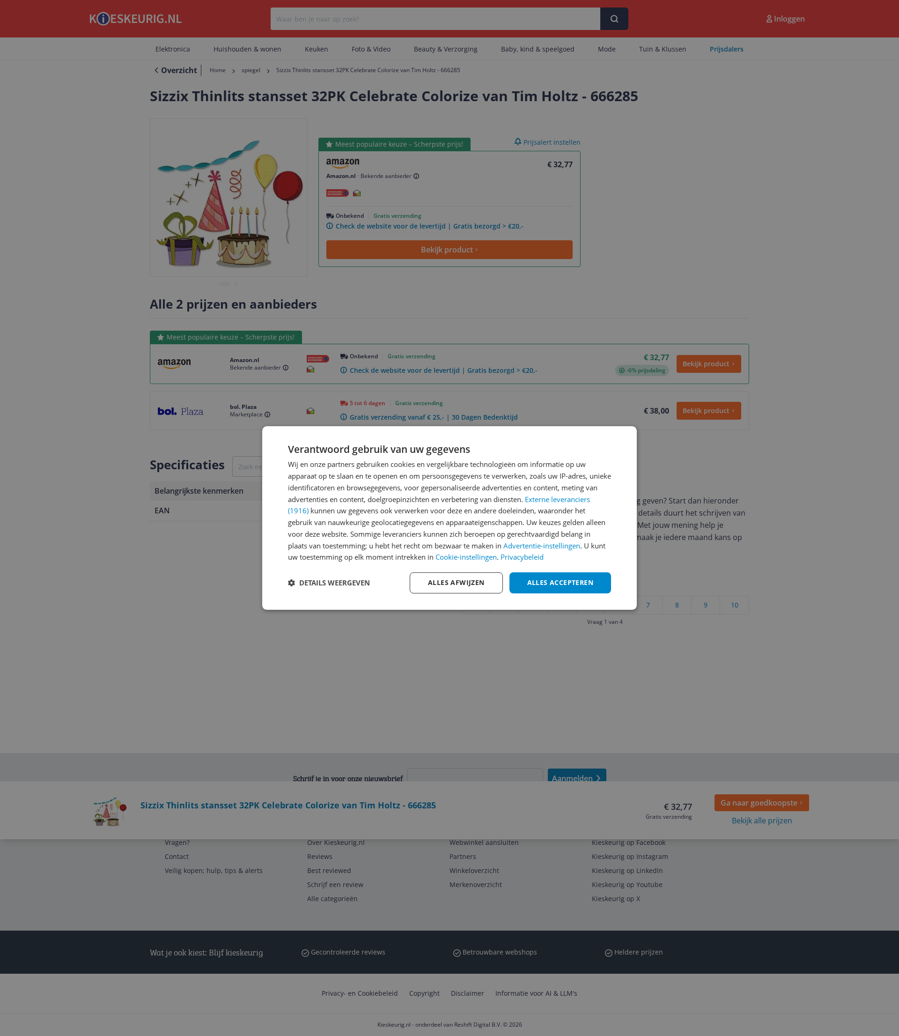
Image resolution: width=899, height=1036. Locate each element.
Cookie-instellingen (466, 557)
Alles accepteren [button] (560, 582)
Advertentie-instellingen (541, 545)
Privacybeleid (522, 557)
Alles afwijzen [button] (456, 582)
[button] (329, 583)
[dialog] (449, 518)
